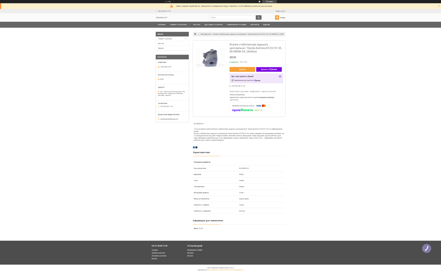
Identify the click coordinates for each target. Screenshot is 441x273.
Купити (242, 69)
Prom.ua (231, 268)
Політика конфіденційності (235, 270)
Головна (161, 25)
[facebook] (194, 148)
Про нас (196, 25)
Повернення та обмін (236, 25)
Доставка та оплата (214, 25)
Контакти (254, 25)
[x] (196, 148)
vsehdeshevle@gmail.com (169, 119)
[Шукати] (258, 17)
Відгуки (266, 25)
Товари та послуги (178, 25)
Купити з (265, 69)
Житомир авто (206, 34)
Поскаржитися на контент (217, 270)
